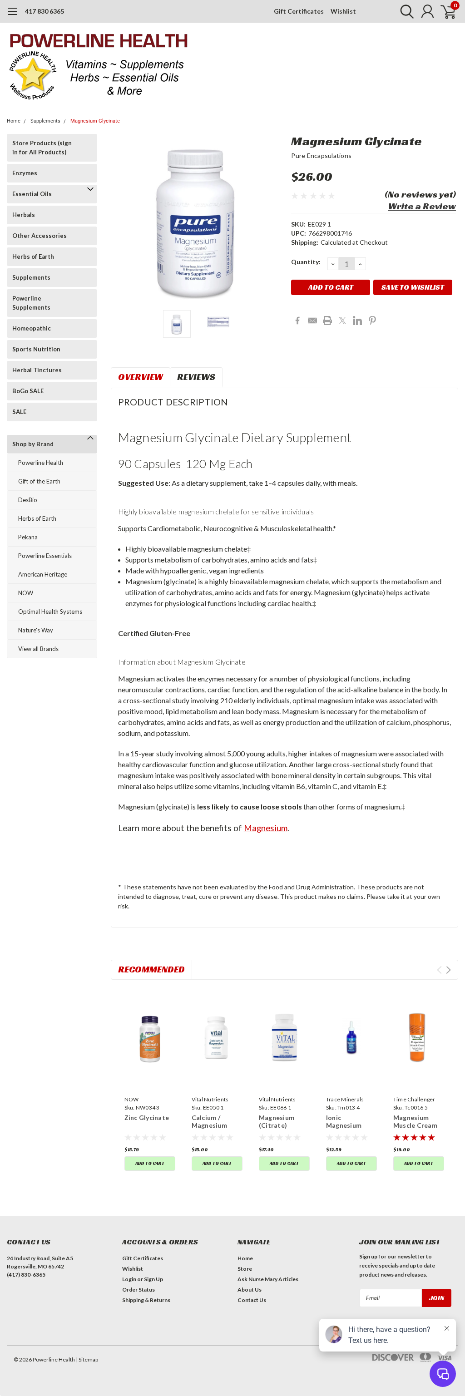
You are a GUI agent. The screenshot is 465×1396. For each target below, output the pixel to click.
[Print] (327, 320)
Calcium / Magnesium (209, 1122)
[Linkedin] (357, 320)
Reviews (196, 377)
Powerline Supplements (31, 303)
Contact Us (251, 1300)
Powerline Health (40, 462)
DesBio (27, 499)
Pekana (28, 537)
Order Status (138, 1289)
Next (273, 218)
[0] (444, 11)
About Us (249, 1289)
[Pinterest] (372, 320)
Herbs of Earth (33, 256)
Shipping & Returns (146, 1300)
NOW (25, 593)
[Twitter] (342, 320)
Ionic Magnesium (343, 1122)
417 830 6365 (44, 11)
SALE (19, 411)
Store (244, 1268)
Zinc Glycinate (146, 1117)
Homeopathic (31, 328)
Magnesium (265, 828)
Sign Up (153, 1279)
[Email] (312, 320)
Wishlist (343, 11)
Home (13, 121)
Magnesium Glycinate (95, 121)
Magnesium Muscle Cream (415, 1122)
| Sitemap (87, 1359)
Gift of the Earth (39, 481)
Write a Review (422, 206)
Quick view (149, 1038)
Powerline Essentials (45, 555)
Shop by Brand (33, 444)
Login (129, 1279)
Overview (140, 377)
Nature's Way (35, 630)
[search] (404, 11)
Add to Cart (149, 1163)
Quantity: (306, 262)
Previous (122, 218)
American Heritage (42, 574)
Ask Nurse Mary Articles (267, 1279)
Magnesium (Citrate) (276, 1122)
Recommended (151, 969)
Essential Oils (32, 193)
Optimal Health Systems (50, 611)
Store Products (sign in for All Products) (42, 147)
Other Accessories (39, 235)
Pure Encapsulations (321, 155)
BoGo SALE (28, 391)
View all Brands (38, 648)
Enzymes (24, 173)
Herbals (23, 214)
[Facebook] (297, 320)
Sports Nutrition (36, 349)
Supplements (45, 121)
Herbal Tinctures (37, 370)
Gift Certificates (299, 11)
